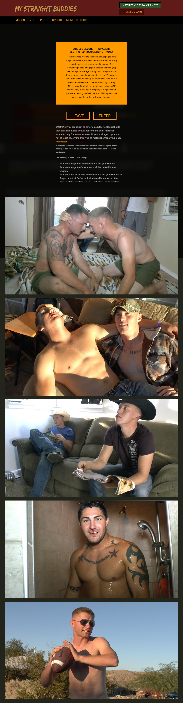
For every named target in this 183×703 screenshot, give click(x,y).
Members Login (77, 20)
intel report (38, 20)
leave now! (61, 141)
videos (20, 20)
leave (78, 116)
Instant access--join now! (140, 5)
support (56, 20)
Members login (134, 12)
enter (105, 116)
